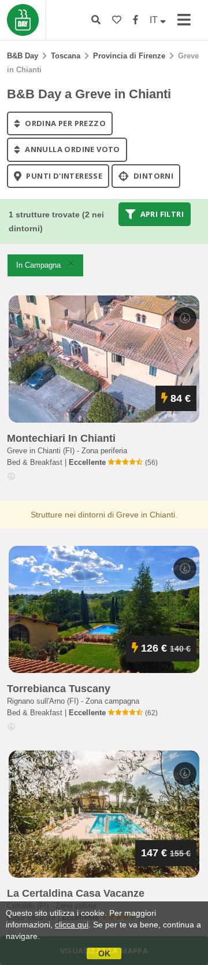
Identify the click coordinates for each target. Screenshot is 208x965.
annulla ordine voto (71, 150)
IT (155, 20)
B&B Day (22, 55)
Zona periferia (104, 450)
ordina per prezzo (64, 123)
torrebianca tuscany (58, 688)
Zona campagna (112, 701)
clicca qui (71, 924)
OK (104, 953)
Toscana (65, 55)
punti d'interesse (63, 176)
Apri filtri (161, 214)
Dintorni (153, 176)
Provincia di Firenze (129, 55)
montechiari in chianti (61, 438)
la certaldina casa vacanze (75, 893)
